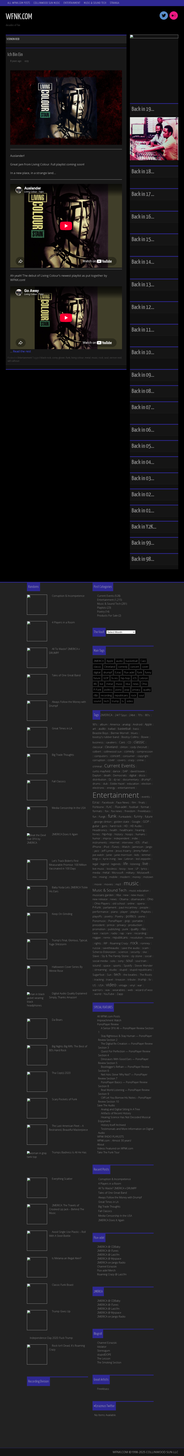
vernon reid (115, 357)
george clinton (103, 821)
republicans (121, 695)
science (123, 952)
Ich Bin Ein (15, 54)
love (130, 868)
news (136, 684)
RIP (105, 943)
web (130, 990)
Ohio (144, 684)
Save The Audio (106, 1105)
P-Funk (97, 689)
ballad (111, 728)
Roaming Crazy (119, 943)
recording (106, 695)
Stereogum (103, 1350)
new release (100, 899)
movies (108, 884)
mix (95, 877)
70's (140, 715)
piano (114, 911)
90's (95, 724)
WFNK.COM (19, 17)
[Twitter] (163, 19)
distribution (99, 779)
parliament (109, 907)
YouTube (109, 994)
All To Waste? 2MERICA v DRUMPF (117, 1188)
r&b (96, 695)
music (95, 357)
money (136, 877)
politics (108, 689)
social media (100, 961)
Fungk (102, 816)
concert (134, 666)
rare (129, 933)
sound (97, 701)
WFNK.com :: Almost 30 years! (114, 1140)
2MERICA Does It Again (111, 1220)
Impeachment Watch (109, 1020)
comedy (122, 666)
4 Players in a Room (109, 1183)
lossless (112, 868)
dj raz (117, 779)
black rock (46, 357)
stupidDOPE (104, 1354)
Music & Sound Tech (95, 3)
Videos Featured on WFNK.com (115, 1148)
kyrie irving (109, 859)
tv (123, 701)
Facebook (108, 802)
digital (97, 672)
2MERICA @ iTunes (107, 1250)
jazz (96, 850)
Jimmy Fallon (141, 850)
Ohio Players (102, 903)
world (97, 994)
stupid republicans (141, 969)
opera (140, 903)
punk (125, 929)
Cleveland (109, 666)
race (95, 933)
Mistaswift (143, 872)
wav (107, 990)
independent (121, 838)
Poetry (101, 611)
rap (122, 933)
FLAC (109, 807)
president (99, 925)
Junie (109, 855)
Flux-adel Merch (106, 1270)
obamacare (138, 899)
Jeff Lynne (107, 850)
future (97, 678)
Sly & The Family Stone (115, 956)
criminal (97, 766)
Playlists (101, 607)
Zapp (120, 994)
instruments (100, 842)
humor (96, 838)
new (125, 895)
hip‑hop (107, 834)
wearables (118, 990)
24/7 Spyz (121, 715)
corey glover (58, 357)
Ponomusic (99, 921)
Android (137, 724)
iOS (135, 678)
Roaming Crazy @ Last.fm (111, 1274)
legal (95, 864)
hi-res (114, 678)
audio (119, 661)
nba (127, 684)
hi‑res (96, 834)
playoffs (97, 916)
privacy (136, 689)
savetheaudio (111, 948)
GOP (106, 678)
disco (142, 775)
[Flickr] (173, 19)
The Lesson (103, 1358)
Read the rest (22, 351)
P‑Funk (97, 907)
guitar (96, 826)
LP (137, 868)
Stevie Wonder (144, 965)
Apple (110, 661)
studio (113, 969)
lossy (122, 868)
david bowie (137, 771)
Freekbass (144, 811)
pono (118, 689)
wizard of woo (144, 990)
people (144, 907)
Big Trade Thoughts (109, 1206)
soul (106, 357)
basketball (132, 661)
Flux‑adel (120, 807)
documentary (131, 779)
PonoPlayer (115, 921)
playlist (134, 911)
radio (114, 933)
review (149, 937)
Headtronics (100, 830)
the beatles (130, 974)
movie (98, 884)
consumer (129, 756)
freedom (130, 811)
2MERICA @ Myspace (109, 1258)
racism (104, 933)
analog (126, 724)
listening (135, 864)
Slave (96, 956)
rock (101, 357)
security (135, 952)
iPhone (97, 846)
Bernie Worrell (119, 733)
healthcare (126, 830)
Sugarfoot (98, 974)
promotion (99, 929)
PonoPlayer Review (108, 1024)
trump (115, 701)
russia (96, 948)
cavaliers (111, 742)
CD (129, 742)
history (118, 834)
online (131, 903)
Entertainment (72, 3)
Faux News (122, 802)
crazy (131, 760)
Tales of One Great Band (112, 1192)
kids (136, 855)
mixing (103, 877)
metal (88, 357)
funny (148, 672)
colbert (97, 751)
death (107, 775)
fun (94, 816)
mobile (113, 877)
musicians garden (103, 895)
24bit (132, 715)
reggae (97, 937)
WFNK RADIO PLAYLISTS (110, 1136)
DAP (125, 771)
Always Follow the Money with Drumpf (120, 1197)
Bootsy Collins (130, 737)
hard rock (115, 826)
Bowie (145, 737)
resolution (136, 937)
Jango (149, 846)
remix (106, 937)
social (148, 956)
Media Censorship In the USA (115, 1215)
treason (120, 979)
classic (97, 666)
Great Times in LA (108, 1202)
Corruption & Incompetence (114, 1179)
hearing (139, 830)
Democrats (120, 775)
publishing (114, 929)
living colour (77, 357)
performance (101, 911)
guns (104, 826)
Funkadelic (125, 816)
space (107, 965)
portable (137, 921)
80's (147, 715)
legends (116, 864)
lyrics (144, 868)
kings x (96, 859)
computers (101, 756)
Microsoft (117, 872)
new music (137, 895)
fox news (116, 811)
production (135, 925)
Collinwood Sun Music (47, 3)
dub (105, 783)
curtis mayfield (101, 771)
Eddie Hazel (117, 783)
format (145, 807)
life (95, 684)
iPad (145, 842)
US (94, 985)
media (96, 872)
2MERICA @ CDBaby (108, 1246)
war (139, 985)
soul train (140, 961)
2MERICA (99, 661)
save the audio (130, 948)
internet (114, 842)
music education (139, 890)
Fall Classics (105, 1211)
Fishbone (98, 807)
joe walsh (98, 855)
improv (107, 838)
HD (126, 826)
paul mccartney (128, 907)
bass (136, 728)
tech (106, 701)
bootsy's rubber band (106, 737)
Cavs (143, 661)
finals (142, 802)
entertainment (126, 787)
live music (98, 868)
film (134, 802)
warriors (98, 990)
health (113, 830)
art (94, 728)
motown (148, 877)
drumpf (107, 672)
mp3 (118, 884)
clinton (124, 747)
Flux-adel (129, 672)
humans (140, 834)
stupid (123, 969)
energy (111, 787)
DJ (110, 779)
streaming (100, 969)
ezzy (27, 61)
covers (121, 760)
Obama (123, 899)
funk (68, 357)
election (146, 783)
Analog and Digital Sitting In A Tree (120, 1109)
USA (101, 985)
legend (104, 864)
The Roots (146, 974)
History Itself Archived (113, 1125)
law (120, 859)
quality (147, 689)
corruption (99, 760)
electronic (98, 787)
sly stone (136, 956)
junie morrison (123, 855)
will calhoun (13, 360)
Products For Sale (107, 615)
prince (111, 925)
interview (127, 842)
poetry (109, 916)
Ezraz (118, 672)
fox (107, 811)
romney (145, 943)
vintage (123, 985)
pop (127, 689)
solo (112, 961)
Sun (109, 974)
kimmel (146, 855)
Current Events (105, 595)
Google (136, 821)
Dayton (97, 775)
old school (118, 903)
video (130, 701)
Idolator (101, 1346)
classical (97, 747)
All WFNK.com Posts (19, 3)
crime (140, 760)
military (130, 872)
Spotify (128, 965)
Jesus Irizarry (123, 850)
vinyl (132, 985)
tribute (132, 979)
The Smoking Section (109, 1362)
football (133, 807)
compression (145, 751)
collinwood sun (113, 751)
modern (125, 877)
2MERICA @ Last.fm (108, 1254)
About (100, 1144)
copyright (142, 756)
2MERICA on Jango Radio (111, 1262)
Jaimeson (137, 846)
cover (145, 666)
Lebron (144, 678)
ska (144, 952)
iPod (106, 846)
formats (97, 811)
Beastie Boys (100, 733)
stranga (114, 3)
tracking (99, 979)
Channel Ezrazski (107, 1266)
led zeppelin (143, 859)
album (103, 724)
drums (96, 783)
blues (134, 733)
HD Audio (136, 826)
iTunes (115, 846)
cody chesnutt (138, 747)
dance (116, 771)
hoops (129, 834)
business (98, 742)
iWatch (126, 846)
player (124, 911)
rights (97, 943)
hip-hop (125, 678)
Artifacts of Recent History (116, 1113)
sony (121, 961)
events (146, 796)
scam (145, 948)
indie (135, 838)
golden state (121, 821)
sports (117, 965)
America (115, 724)
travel (109, 979)
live (101, 684)
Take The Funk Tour (108, 1152)
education (133, 783)
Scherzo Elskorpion (104, 952)
